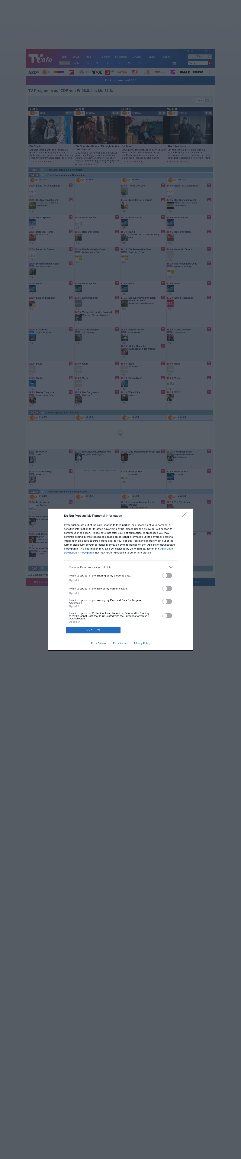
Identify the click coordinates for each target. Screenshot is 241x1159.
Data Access (120, 643)
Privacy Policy (142, 643)
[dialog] (120, 580)
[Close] (185, 516)
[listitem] (120, 567)
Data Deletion (99, 643)
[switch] (167, 575)
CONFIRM (93, 629)
